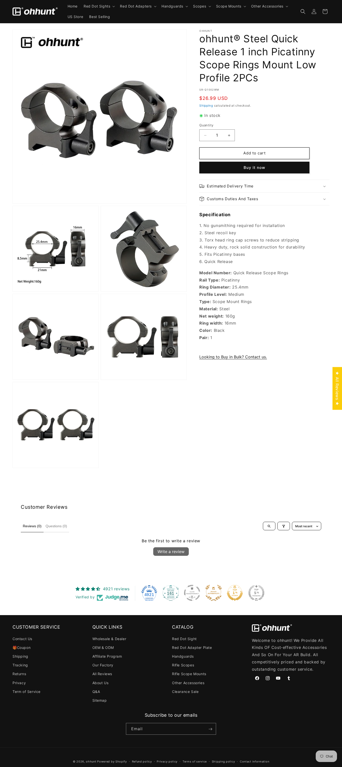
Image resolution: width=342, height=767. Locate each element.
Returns (19, 674)
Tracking (20, 665)
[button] (99, 6)
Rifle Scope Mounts (189, 674)
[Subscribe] (210, 729)
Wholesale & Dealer (109, 639)
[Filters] (283, 526)
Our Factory (103, 665)
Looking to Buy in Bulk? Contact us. (233, 356)
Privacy (19, 683)
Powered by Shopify (112, 761)
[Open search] (269, 526)
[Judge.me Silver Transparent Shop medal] (192, 593)
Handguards (183, 656)
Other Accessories (188, 683)
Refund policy (142, 761)
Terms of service (195, 761)
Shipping (206, 105)
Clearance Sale (185, 691)
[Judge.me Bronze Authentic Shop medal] (214, 593)
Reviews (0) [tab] (32, 526)
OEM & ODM (103, 647)
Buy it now (254, 167)
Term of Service (27, 691)
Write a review (171, 551)
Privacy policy (167, 761)
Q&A (96, 691)
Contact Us (22, 639)
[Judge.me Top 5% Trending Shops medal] (256, 593)
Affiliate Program (107, 656)
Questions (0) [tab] (56, 526)
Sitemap (99, 700)
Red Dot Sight (184, 639)
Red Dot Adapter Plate (192, 647)
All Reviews (102, 674)
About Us (100, 683)
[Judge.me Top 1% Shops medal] (235, 593)
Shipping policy (223, 761)
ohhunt (91, 761)
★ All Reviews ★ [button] (337, 388)
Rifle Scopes (183, 665)
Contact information (254, 761)
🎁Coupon (22, 647)
